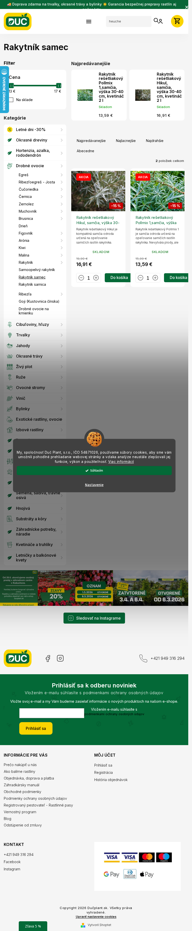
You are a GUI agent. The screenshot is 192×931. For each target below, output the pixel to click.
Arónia (24, 240)
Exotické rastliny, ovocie (39, 419)
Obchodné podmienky (22, 792)
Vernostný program (20, 812)
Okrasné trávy (29, 356)
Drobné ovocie (30, 165)
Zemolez (26, 204)
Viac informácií (121, 462)
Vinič (20, 398)
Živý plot (24, 366)
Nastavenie (94, 485)
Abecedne (85, 151)
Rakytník (26, 262)
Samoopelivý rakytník (37, 269)
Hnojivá (23, 508)
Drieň (23, 226)
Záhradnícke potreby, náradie (36, 531)
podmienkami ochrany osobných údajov (114, 714)
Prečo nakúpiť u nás (20, 765)
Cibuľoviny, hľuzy (32, 324)
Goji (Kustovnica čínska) (39, 301)
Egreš (23, 175)
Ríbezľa (25, 294)
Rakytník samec (32, 277)
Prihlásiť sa (36, 728)
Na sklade (24, 100)
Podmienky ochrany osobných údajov (35, 798)
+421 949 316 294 (167, 658)
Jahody (23, 345)
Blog (7, 818)
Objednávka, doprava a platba (29, 778)
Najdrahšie (155, 140)
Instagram (60, 658)
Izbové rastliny (30, 429)
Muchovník (28, 211)
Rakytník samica (32, 284)
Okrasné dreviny (31, 139)
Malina (24, 255)
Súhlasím (96, 470)
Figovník (26, 233)
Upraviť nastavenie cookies (96, 917)
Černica (25, 196)
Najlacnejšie (126, 140)
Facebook (47, 658)
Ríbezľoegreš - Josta (37, 182)
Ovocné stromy (30, 387)
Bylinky (23, 408)
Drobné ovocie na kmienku (34, 311)
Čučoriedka (28, 189)
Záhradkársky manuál (21, 785)
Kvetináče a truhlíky (34, 544)
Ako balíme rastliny (19, 771)
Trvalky (23, 334)
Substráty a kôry (31, 518)
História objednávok (111, 780)
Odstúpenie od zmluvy (23, 825)
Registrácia (103, 772)
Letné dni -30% (31, 129)
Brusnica (26, 218)
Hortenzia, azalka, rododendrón (33, 153)
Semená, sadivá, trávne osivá (38, 495)
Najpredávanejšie (91, 140)
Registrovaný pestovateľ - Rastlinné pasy (38, 805)
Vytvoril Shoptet (99, 925)
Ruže (21, 377)
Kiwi (22, 248)
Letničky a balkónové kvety (36, 557)
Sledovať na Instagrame (98, 618)
